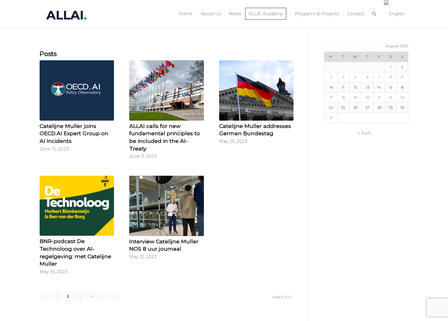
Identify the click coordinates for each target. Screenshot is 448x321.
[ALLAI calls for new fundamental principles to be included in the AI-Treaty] (166, 90)
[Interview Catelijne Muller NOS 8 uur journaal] (166, 206)
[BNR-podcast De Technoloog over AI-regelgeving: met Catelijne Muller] (77, 206)
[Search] (374, 13)
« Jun (364, 133)
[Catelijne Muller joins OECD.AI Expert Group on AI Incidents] (77, 90)
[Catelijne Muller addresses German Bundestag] (256, 90)
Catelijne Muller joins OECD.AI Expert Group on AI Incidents (74, 133)
